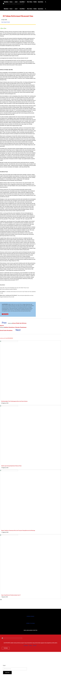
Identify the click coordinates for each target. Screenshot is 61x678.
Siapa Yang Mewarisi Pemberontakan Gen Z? (11, 595)
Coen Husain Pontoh (5, 22)
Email (4, 665)
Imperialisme (40, 2)
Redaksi (35, 2)
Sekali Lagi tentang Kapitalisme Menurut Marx (11, 465)
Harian (11, 2)
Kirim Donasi (30, 616)
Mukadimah (6, 2)
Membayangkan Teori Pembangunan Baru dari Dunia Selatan (14, 401)
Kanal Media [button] (22, 2)
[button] (45, 2)
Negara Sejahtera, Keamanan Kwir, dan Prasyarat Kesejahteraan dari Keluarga (18, 530)
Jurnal (16, 2)
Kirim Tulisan (29, 2)
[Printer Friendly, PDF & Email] (18, 28)
